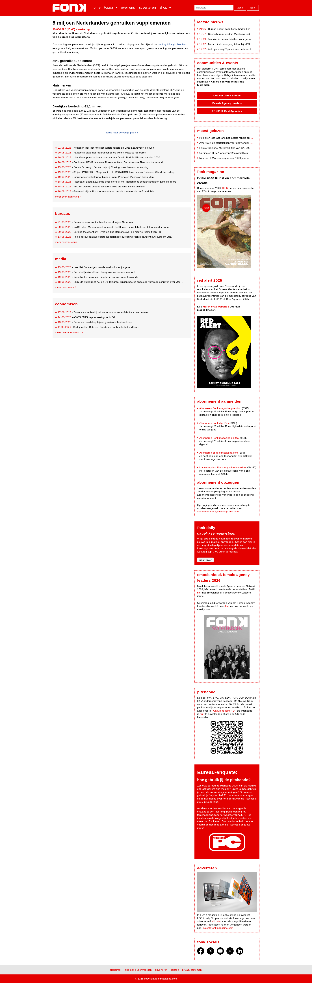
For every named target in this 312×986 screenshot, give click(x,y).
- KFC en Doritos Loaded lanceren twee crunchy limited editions (101, 186)
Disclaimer (115, 969)
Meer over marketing (67, 196)
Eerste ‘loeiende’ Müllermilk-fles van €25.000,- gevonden (231, 147)
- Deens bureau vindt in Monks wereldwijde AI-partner (95, 222)
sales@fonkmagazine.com (218, 927)
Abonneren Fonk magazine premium (220, 408)
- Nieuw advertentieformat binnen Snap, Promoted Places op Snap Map (106, 176)
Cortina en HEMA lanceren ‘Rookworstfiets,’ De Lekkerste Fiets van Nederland (244, 152)
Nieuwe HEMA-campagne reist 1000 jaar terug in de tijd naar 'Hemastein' (241, 158)
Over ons (128, 7)
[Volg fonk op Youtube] (220, 952)
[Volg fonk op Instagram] (230, 952)
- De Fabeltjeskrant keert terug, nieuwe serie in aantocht (97, 272)
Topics (109, 7)
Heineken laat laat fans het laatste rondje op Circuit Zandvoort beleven (239, 137)
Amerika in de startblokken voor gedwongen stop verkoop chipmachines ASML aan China (250, 142)
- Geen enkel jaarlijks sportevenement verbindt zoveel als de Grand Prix (106, 191)
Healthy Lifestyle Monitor (172, 44)
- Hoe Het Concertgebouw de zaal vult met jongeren (94, 267)
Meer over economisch (68, 332)
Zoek (240, 7)
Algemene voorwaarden (138, 969)
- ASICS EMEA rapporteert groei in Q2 (86, 317)
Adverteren (147, 7)
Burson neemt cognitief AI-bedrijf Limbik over (233, 28)
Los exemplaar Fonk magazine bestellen (222, 467)
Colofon (175, 969)
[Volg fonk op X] (210, 952)
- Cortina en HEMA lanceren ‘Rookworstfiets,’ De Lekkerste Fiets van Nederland (110, 162)
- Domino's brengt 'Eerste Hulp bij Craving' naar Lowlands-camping (103, 167)
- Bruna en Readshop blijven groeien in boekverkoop (95, 322)
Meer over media (65, 287)
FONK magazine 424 (224, 710)
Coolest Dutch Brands (227, 95)
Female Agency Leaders (227, 103)
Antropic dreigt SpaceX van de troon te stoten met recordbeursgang (246, 49)
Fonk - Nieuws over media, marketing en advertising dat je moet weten (70, 8)
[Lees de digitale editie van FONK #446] (227, 231)
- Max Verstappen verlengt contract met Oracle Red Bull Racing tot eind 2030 (109, 157)
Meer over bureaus (66, 241)
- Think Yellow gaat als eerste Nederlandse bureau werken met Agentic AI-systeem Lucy (115, 236)
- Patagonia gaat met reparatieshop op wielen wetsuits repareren (102, 152)
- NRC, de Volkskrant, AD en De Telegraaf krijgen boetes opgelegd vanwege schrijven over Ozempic (121, 281)
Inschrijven (205, 559)
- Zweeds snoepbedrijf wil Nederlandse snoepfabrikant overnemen (103, 312)
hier (250, 541)
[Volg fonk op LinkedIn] (239, 952)
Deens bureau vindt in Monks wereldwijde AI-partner (238, 33)
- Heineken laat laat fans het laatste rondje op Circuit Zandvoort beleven (106, 147)
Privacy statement (192, 969)
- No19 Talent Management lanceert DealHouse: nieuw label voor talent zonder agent (113, 227)
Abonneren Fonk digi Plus (214, 423)
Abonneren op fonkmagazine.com (218, 452)
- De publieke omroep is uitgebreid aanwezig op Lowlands (98, 277)
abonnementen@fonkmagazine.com (218, 511)
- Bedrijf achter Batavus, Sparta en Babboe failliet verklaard (98, 327)
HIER (225, 188)
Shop (163, 7)
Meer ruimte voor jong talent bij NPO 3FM (232, 44)
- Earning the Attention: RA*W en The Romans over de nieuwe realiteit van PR (109, 231)
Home (96, 7)
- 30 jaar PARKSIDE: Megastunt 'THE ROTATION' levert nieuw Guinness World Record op (116, 172)
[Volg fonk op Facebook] (200, 952)
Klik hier (216, 921)
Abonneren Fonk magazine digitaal (219, 437)
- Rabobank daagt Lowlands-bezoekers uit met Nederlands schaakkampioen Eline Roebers (117, 181)
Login (252, 7)
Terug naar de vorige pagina (122, 132)
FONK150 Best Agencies (227, 111)
